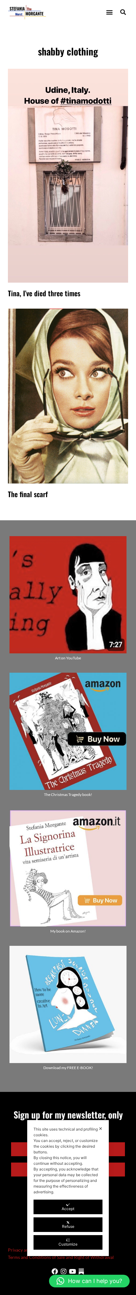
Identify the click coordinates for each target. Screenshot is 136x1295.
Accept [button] (68, 1208)
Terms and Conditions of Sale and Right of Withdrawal (61, 1257)
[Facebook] (54, 1271)
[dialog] (68, 1188)
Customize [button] (68, 1244)
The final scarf (28, 494)
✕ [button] (100, 1128)
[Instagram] (63, 1271)
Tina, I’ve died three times (44, 293)
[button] (109, 12)
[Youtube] (72, 1271)
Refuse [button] (68, 1226)
